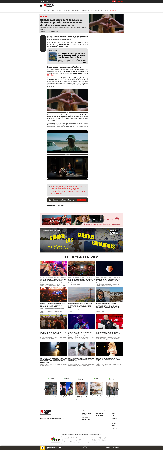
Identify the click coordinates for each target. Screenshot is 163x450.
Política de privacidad (73, 434)
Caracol (104, 438)
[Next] (91, 447)
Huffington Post (69, 440)
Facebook (114, 418)
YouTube (113, 423)
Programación (56, 11)
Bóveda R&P (113, 11)
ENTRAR (114, 1)
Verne (96, 440)
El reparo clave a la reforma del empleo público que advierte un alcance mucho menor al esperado (96, 397)
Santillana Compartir (86, 438)
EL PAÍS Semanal (92, 440)
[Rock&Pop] (48, 6)
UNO (75, 440)
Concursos (104, 11)
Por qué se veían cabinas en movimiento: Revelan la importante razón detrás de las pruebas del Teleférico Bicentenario (51, 398)
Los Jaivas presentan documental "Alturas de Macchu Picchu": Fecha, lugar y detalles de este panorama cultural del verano (68, 191)
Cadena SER (92, 438)
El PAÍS (67, 438)
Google (113, 411)
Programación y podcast (112, 447)
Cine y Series (86, 419)
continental (89, 440)
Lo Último (47, 11)
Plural (78, 443)
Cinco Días (84, 440)
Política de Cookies (83, 434)
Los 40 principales (73, 438)
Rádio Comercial (106, 443)
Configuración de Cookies (95, 434)
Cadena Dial (100, 440)
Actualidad (85, 11)
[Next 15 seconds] (88, 447)
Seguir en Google (82, 199)
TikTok (113, 413)
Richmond (66, 443)
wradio (79, 440)
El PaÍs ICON (84, 443)
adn (100, 438)
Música (84, 411)
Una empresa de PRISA (55, 439)
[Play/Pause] (85, 447)
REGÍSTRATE (120, 1)
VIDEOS (47, 1)
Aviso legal (64, 434)
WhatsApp (114, 428)
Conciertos (75, 11)
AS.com (95, 438)
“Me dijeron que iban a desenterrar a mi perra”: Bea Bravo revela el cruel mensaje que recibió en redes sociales (112, 398)
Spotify (113, 425)
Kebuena (104, 440)
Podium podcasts (66, 441)
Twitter (113, 421)
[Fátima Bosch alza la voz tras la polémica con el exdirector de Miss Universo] (66, 388)
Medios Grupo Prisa (55, 442)
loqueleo (94, 443)
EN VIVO (42, 1)
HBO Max (50, 75)
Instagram (114, 416)
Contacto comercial (46, 421)
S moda (89, 443)
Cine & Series (95, 11)
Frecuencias (100, 413)
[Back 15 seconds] (81, 447)
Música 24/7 (66, 11)
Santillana (79, 438)
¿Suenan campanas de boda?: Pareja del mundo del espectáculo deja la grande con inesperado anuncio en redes (81, 398)
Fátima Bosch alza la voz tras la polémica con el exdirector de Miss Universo (66, 397)
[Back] (78, 447)
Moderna (72, 443)
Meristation (101, 443)
